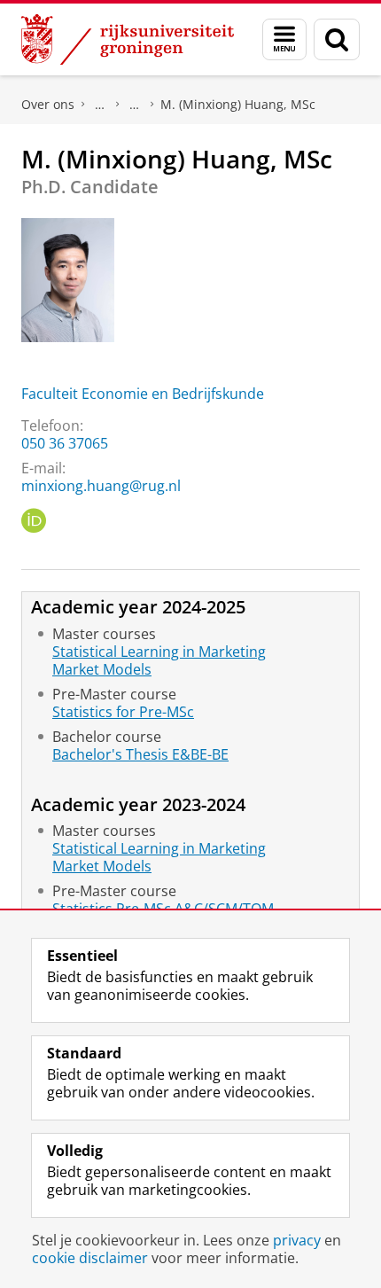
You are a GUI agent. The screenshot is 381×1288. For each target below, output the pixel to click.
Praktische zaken (100, 104)
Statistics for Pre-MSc (123, 712)
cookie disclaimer (90, 1258)
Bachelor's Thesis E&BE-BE (140, 754)
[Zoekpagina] (336, 39)
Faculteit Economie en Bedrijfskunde (142, 393)
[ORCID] (33, 521)
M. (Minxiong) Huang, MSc (237, 104)
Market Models (102, 669)
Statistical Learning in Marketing (159, 651)
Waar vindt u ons (135, 104)
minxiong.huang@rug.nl (101, 486)
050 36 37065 (64, 443)
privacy (297, 1240)
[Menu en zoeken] (284, 39)
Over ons (47, 104)
